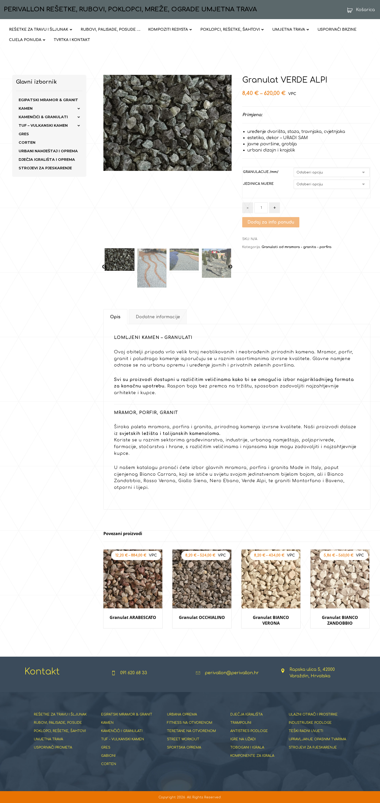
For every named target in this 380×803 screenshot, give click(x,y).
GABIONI (108, 756)
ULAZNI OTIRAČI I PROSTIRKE (313, 714)
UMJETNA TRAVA (48, 739)
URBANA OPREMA (182, 714)
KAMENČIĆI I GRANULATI (121, 731)
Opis (115, 317)
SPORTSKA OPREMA (184, 747)
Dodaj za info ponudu (270, 222)
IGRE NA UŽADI (243, 739)
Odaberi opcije (132, 633)
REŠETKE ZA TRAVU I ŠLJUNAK (60, 714)
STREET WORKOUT (183, 739)
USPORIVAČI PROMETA (53, 747)
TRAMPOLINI (240, 723)
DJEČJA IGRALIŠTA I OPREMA (47, 159)
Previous (104, 266)
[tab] (115, 316)
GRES (24, 134)
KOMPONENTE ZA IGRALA (252, 756)
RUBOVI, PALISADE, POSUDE (58, 723)
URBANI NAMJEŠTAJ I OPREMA (48, 151)
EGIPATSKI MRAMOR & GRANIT (48, 100)
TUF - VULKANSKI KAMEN (122, 739)
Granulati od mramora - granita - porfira (296, 247)
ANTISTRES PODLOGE (249, 731)
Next (230, 266)
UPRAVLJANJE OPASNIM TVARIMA (317, 739)
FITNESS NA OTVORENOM (189, 723)
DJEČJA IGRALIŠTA (246, 714)
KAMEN (26, 108)
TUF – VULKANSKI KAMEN (43, 125)
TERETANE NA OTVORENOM (191, 731)
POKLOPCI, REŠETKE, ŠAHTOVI (60, 731)
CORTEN (27, 142)
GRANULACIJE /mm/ (260, 172)
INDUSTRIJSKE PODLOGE (310, 723)
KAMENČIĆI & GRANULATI (43, 117)
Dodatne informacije (158, 317)
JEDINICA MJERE (258, 184)
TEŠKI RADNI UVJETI (306, 731)
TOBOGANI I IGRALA (247, 747)
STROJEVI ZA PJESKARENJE (45, 168)
